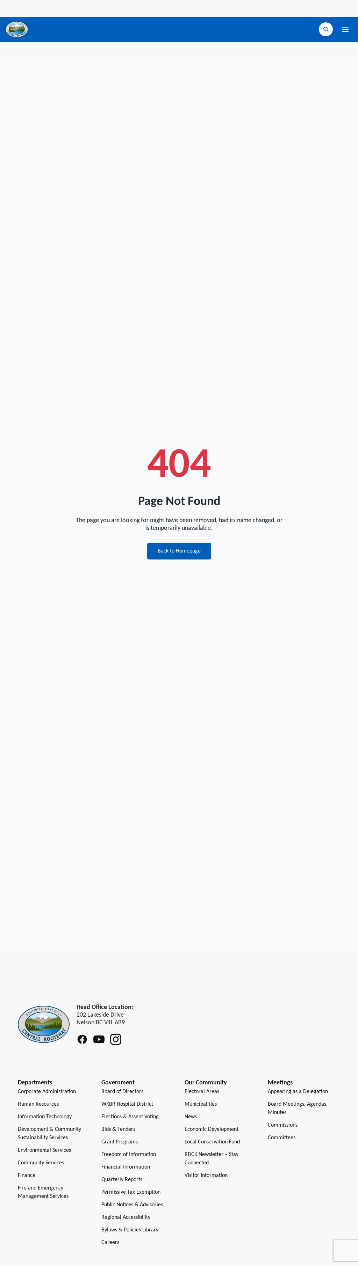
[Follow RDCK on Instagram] (115, 1039)
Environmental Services (44, 1150)
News (191, 1117)
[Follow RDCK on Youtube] (99, 1039)
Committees (281, 1138)
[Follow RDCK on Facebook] (82, 1039)
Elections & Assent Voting (130, 1117)
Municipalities (201, 1104)
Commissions (283, 1125)
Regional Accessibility (125, 1217)
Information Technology (45, 1117)
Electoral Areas (202, 1092)
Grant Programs (119, 1142)
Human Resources (38, 1104)
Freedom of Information (128, 1154)
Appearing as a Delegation (298, 1092)
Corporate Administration (47, 1092)
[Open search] (326, 29)
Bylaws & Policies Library (129, 1230)
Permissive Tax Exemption (130, 1192)
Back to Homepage (179, 551)
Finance (26, 1175)
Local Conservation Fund (212, 1142)
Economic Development (211, 1129)
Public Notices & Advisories (132, 1205)
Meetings (280, 1083)
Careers (110, 1242)
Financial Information (125, 1167)
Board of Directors (122, 1092)
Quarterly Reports (121, 1180)
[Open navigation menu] (345, 29)
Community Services (41, 1163)
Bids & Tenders (118, 1129)
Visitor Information (206, 1175)
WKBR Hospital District (127, 1104)
